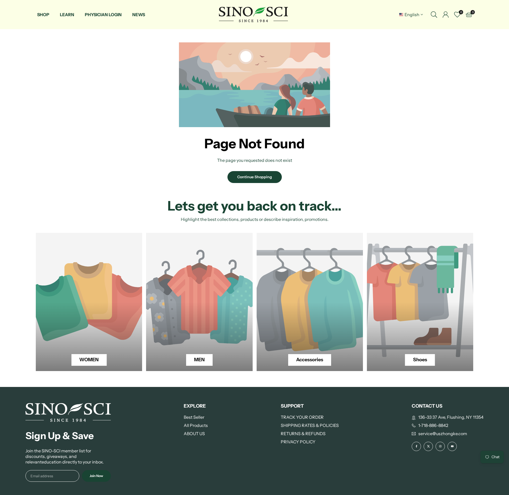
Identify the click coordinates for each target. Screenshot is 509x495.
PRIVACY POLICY (298, 441)
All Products (196, 425)
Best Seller (194, 417)
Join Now (96, 476)
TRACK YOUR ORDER (302, 417)
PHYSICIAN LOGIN (103, 14)
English (412, 14)
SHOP (43, 14)
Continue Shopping (254, 177)
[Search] (434, 14)
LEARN (67, 14)
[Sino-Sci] (253, 14)
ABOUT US (194, 433)
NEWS (138, 14)
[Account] (445, 14)
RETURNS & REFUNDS (303, 433)
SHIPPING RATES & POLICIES (310, 425)
